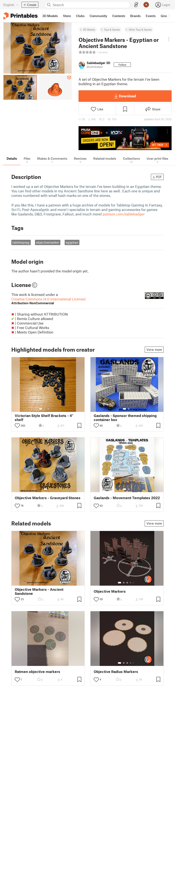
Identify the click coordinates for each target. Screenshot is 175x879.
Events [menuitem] (151, 16)
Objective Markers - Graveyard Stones (47, 498)
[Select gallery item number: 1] (40, 409)
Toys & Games (112, 29)
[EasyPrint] (136, 5)
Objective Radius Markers (116, 672)
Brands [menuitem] (135, 16)
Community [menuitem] (98, 16)
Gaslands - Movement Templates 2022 (127, 498)
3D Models (89, 29)
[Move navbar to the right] (169, 15)
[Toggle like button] (17, 425)
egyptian (72, 242)
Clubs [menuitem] (80, 16)
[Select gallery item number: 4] (51, 409)
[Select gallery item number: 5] (54, 409)
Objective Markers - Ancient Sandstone (39, 591)
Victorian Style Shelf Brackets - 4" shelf (44, 418)
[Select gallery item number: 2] (45, 409)
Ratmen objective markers (37, 672)
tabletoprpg (20, 242)
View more (154, 349)
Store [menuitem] (67, 16)
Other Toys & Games (140, 29)
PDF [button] (159, 177)
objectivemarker (47, 242)
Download (127, 96)
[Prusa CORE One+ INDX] (125, 138)
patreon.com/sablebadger (124, 214)
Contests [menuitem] (118, 16)
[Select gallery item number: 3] (48, 409)
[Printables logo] (20, 16)
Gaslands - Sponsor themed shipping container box (125, 418)
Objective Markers (110, 591)
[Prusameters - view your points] (146, 4)
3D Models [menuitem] (50, 16)
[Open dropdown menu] (169, 39)
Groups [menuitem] (166, 16)
